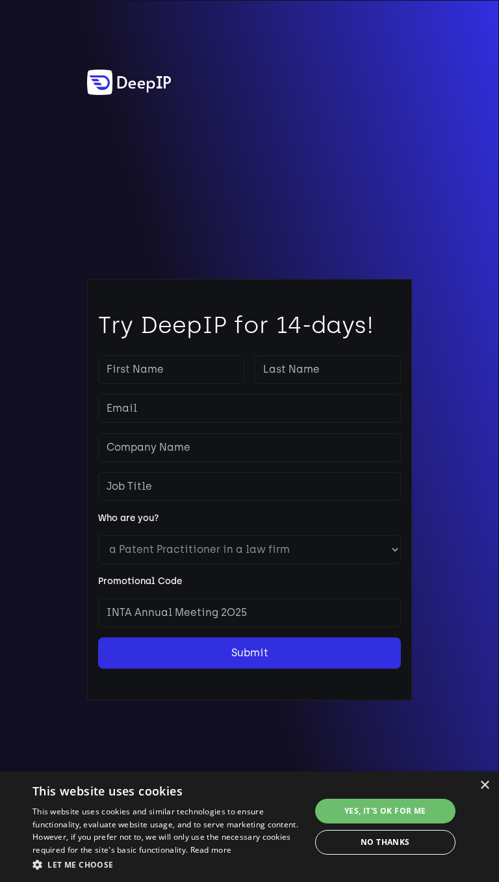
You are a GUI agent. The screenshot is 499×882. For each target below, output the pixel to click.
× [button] (484, 785)
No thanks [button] (385, 842)
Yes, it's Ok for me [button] (385, 810)
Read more (211, 849)
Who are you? (128, 518)
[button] (171, 864)
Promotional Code (140, 581)
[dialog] (249, 826)
